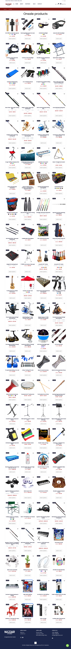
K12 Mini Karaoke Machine (59, 569)
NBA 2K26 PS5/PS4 (27, 594)
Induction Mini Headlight (58, 33)
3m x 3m (25, 293)
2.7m (38, 110)
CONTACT (40, 3)
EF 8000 (27, 138)
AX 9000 (63, 321)
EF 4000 (23, 137)
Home (5, 9)
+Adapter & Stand (43, 546)
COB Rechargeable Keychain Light (12, 443)
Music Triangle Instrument (59, 162)
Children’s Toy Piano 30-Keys (12, 618)
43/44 (27, 215)
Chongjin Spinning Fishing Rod (43, 212)
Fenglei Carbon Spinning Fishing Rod (12, 135)
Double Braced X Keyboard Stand (12, 419)
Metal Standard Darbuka (12, 394)
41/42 (24, 215)
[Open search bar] (65, 4)
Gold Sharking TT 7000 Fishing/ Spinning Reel (27, 318)
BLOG (34, 3)
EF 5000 (27, 137)
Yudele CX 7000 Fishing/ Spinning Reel (43, 135)
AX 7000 (54, 321)
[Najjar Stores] (8, 4)
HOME (16, 3)
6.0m (55, 84)
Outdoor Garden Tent (28, 290)
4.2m (60, 109)
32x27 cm (14, 265)
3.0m (42, 110)
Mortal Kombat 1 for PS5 (43, 467)
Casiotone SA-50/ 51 (43, 491)
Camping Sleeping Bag (12, 81)
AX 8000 (58, 321)
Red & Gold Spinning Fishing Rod (43, 108)
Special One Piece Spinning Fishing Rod (59, 213)
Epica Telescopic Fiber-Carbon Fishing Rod (58, 82)
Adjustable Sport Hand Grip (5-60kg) (58, 291)
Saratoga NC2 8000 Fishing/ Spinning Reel (12, 345)
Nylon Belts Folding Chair (59, 57)
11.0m (28, 111)
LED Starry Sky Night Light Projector (43, 345)
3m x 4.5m (30, 293)
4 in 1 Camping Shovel (28, 81)
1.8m (43, 214)
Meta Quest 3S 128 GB (12, 569)
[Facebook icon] (62, 0)
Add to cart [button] (27, 38)
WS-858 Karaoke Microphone (12, 33)
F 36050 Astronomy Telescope (28, 264)
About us (22, 632)
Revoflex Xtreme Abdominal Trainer (43, 58)
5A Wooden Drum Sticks (43, 394)
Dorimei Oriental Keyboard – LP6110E (12, 595)
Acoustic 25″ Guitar (58, 264)
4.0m (48, 110)
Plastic (41, 189)
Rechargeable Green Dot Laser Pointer (28, 33)
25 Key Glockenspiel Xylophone (12, 187)
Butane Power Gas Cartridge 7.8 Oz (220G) (27, 467)
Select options (12, 38)
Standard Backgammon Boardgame (43, 187)
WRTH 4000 (9, 319)
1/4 (54, 239)
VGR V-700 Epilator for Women (28, 516)
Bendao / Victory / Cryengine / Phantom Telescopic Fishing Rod (12, 543)
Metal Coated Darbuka (43, 370)
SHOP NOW (27, 3)
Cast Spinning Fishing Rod (59, 107)
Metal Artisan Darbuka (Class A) (59, 371)
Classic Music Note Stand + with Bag (43, 419)
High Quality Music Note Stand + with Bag (59, 419)
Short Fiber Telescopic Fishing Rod (12, 108)
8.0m (62, 84)
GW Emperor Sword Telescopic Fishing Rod (59, 517)
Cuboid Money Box (59, 186)
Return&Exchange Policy (41, 635)
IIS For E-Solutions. (45, 645)
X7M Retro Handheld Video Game (59, 467)
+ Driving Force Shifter (15, 493)
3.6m (45, 110)
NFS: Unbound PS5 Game (43, 238)
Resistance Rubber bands (28, 443)
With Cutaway (61, 265)
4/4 (62, 239)
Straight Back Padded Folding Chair (43, 82)
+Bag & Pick (46, 265)
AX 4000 (54, 319)
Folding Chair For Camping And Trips (12, 517)
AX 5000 (58, 319)
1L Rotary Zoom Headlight (28, 57)
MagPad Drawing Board (12, 264)
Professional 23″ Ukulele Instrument (12, 291)
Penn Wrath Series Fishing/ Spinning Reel (12, 318)
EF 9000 (31, 138)
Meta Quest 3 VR (27, 491)
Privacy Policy (39, 632)
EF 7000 (23, 138)
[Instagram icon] (63, 0)
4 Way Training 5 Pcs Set (27, 370)
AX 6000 (63, 319)
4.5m (9, 110)
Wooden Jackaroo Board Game (59, 491)
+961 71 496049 (55, 633)
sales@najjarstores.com (57, 635)
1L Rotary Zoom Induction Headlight (12, 58)
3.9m (57, 109)
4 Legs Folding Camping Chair (12, 162)
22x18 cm (9, 265)
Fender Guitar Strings (43, 443)
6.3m (15, 110)
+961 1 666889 (55, 632)
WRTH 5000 (15, 319)
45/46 (31, 215)
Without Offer (40, 265)
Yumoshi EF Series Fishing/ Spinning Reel (28, 135)
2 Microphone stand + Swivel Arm (27, 419)
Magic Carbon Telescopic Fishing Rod (28, 108)
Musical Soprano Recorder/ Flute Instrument (58, 395)
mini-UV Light (43, 618)
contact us (22, 633)
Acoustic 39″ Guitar (43, 264)
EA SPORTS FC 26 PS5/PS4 (43, 594)
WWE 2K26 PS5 (27, 618)
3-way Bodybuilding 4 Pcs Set (12, 370)
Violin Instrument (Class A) (59, 238)
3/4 (59, 239)
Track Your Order (40, 633)
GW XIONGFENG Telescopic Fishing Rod (12, 239)
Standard (55, 265)
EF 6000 (31, 137)
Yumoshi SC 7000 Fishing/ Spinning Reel (59, 135)
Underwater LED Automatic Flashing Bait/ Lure (27, 162)
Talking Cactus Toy (27, 569)
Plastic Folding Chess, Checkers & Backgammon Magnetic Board (28, 188)
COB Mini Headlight (43, 33)
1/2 (57, 239)
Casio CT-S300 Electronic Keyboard (43, 543)
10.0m (32, 110)
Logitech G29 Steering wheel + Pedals (43, 517)
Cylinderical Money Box (12, 212)
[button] (67, 645)
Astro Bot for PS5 (59, 542)
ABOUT (21, 3)
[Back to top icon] (35, 643)
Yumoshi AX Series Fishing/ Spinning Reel (59, 318)
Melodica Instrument (43, 162)
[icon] (64, 0)
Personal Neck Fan (43, 569)
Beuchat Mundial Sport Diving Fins (28, 213)
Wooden (45, 189)
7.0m (59, 84)
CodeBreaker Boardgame (28, 238)
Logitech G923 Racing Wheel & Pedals (12, 491)
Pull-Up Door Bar (59, 344)
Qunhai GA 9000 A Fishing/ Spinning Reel (27, 345)
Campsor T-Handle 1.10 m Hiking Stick (59, 443)
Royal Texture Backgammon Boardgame (43, 291)
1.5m (40, 214)
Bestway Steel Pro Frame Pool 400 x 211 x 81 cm (12, 467)
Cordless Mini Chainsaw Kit (58, 618)
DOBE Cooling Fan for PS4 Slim (59, 594)
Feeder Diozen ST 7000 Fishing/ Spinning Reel (43, 318)
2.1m (46, 214)
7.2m (59, 519)
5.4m (12, 110)
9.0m (29, 110)
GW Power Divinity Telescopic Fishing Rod (28, 543)
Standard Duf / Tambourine (27, 394)
